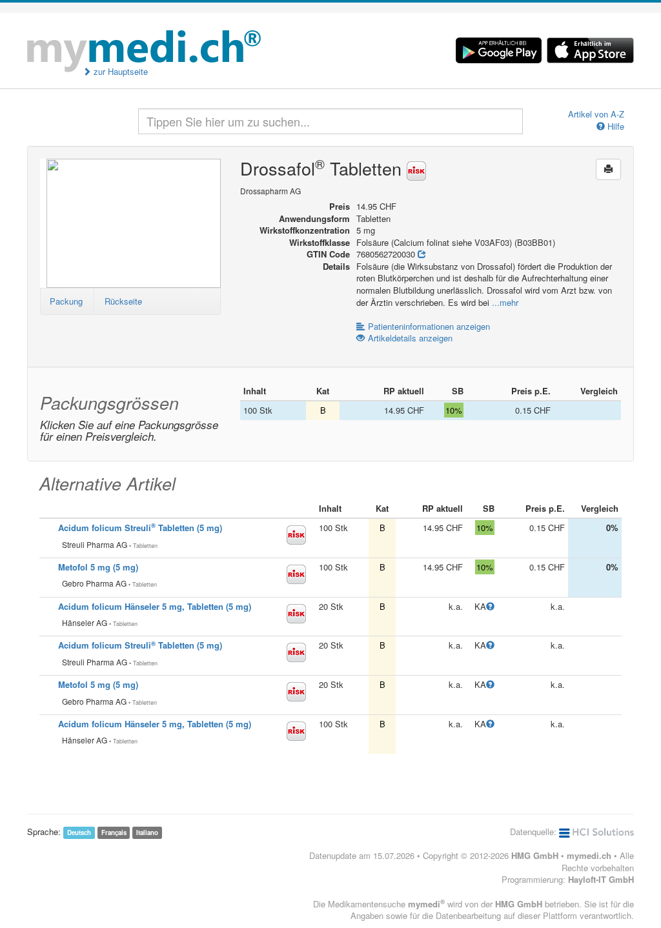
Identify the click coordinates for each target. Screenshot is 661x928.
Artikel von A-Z (596, 114)
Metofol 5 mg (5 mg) (98, 567)
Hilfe (614, 126)
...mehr (505, 302)
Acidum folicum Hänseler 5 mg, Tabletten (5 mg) (154, 606)
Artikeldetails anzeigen (410, 338)
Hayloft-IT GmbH (601, 879)
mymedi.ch (589, 855)
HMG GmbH (534, 855)
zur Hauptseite (119, 71)
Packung (66, 301)
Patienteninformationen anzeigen (429, 326)
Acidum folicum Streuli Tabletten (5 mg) (140, 527)
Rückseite (123, 301)
